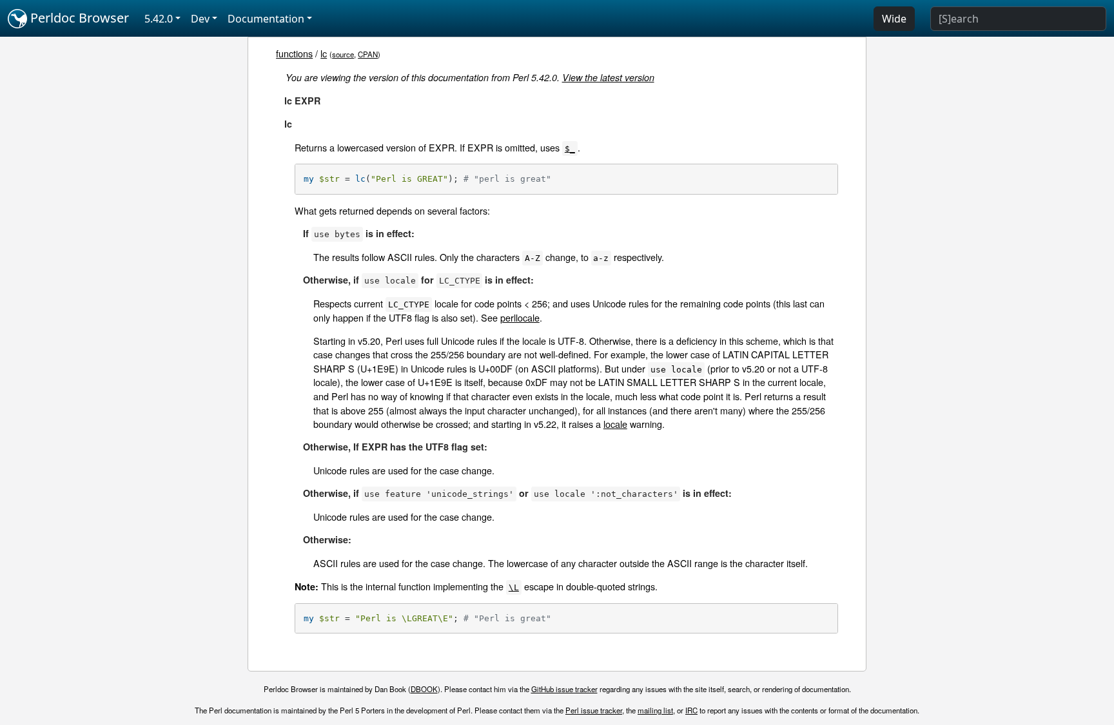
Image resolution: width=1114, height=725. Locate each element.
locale (615, 423)
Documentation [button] (266, 19)
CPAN (368, 54)
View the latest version (608, 77)
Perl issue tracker (593, 710)
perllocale (520, 317)
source (343, 54)
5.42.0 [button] (158, 19)
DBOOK (424, 689)
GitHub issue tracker (564, 689)
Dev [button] (200, 19)
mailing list (655, 710)
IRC (691, 710)
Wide (894, 19)
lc (323, 53)
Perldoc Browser (78, 17)
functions (294, 53)
